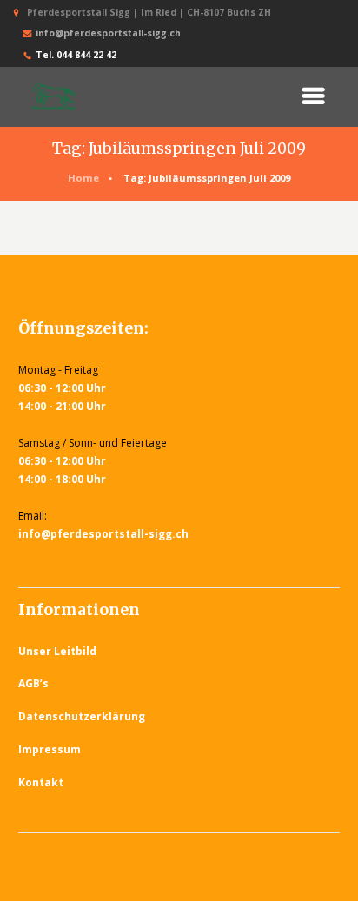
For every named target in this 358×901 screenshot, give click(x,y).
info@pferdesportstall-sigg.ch (108, 33)
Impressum (49, 749)
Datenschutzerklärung (81, 716)
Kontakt (40, 782)
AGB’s (33, 683)
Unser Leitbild (57, 651)
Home (83, 177)
